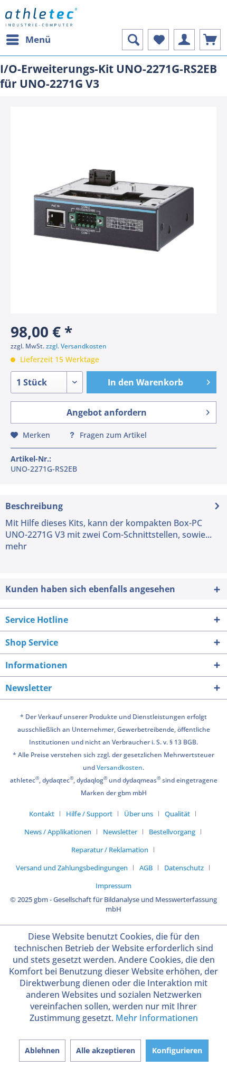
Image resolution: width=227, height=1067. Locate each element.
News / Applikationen (57, 831)
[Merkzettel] (158, 39)
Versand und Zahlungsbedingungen (72, 867)
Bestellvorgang (172, 831)
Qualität (177, 813)
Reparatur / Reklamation (109, 849)
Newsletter (120, 831)
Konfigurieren (177, 1050)
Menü (38, 39)
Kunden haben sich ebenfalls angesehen (90, 589)
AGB (146, 867)
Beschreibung (34, 506)
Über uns (138, 813)
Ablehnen (42, 1050)
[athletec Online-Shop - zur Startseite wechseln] (41, 17)
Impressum (113, 885)
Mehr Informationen (157, 1018)
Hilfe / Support (89, 813)
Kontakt (41, 813)
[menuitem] (28, 39)
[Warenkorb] (210, 39)
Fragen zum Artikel (112, 435)
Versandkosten (120, 767)
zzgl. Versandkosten (76, 346)
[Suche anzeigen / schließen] (132, 39)
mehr (16, 546)
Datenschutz (184, 867)
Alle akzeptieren (105, 1050)
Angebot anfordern (107, 412)
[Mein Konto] (184, 39)
